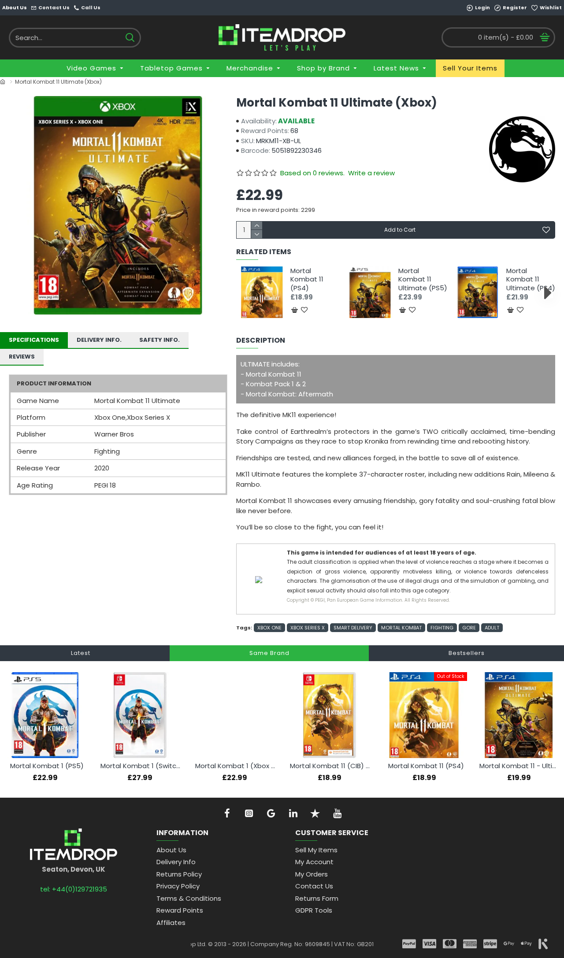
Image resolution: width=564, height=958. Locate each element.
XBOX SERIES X (307, 627)
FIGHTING (441, 627)
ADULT (492, 627)
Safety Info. (159, 340)
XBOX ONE (269, 627)
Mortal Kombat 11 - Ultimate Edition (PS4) (520, 766)
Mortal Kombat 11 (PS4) (306, 279)
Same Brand (269, 653)
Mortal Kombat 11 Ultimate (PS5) (422, 279)
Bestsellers (467, 653)
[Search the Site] (130, 37)
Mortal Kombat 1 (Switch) (141, 766)
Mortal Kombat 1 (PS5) (47, 766)
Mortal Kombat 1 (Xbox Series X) (236, 766)
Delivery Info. (99, 340)
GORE (469, 627)
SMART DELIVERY (353, 627)
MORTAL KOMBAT (401, 627)
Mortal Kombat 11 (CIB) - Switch (331, 766)
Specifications (34, 340)
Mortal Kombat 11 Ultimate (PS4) (530, 279)
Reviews (22, 356)
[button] (243, 292)
